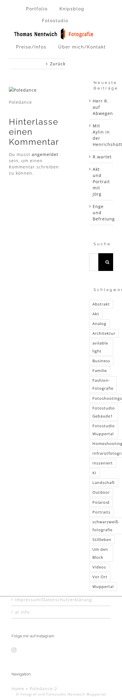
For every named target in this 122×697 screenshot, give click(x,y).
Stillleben (101, 539)
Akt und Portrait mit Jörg (101, 181)
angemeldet (45, 154)
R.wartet (102, 157)
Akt (95, 313)
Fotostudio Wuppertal (103, 429)
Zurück (57, 63)
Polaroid (101, 502)
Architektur (103, 333)
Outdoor (101, 492)
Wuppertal (103, 586)
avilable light (100, 347)
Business (101, 360)
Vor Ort (99, 576)
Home (18, 688)
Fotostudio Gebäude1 (103, 412)
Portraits (101, 512)
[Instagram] (14, 650)
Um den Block (100, 553)
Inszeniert (102, 463)
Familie (99, 370)
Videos (99, 567)
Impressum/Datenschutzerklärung (53, 599)
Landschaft (103, 482)
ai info (22, 612)
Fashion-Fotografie (102, 384)
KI (94, 472)
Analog (99, 323)
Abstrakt (101, 304)
